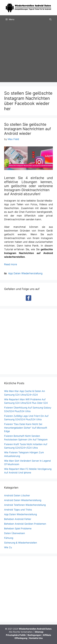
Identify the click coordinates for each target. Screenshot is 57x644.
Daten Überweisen (14, 533)
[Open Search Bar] (50, 19)
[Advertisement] (28, 53)
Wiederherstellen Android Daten (35, 628)
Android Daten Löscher (17, 495)
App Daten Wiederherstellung (25, 273)
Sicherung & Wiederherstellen (20, 542)
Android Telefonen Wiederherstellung (25, 505)
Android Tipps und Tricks (18, 509)
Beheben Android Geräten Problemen (25, 523)
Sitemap (39, 632)
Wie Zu (8, 547)
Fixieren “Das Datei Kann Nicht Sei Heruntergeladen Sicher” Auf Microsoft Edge (25, 428)
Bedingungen (34, 635)
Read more (10, 264)
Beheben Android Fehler (17, 519)
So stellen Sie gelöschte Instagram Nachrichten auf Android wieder (27, 129)
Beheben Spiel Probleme (18, 528)
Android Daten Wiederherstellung (22, 500)
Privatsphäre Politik (16, 635)
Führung (8, 538)
